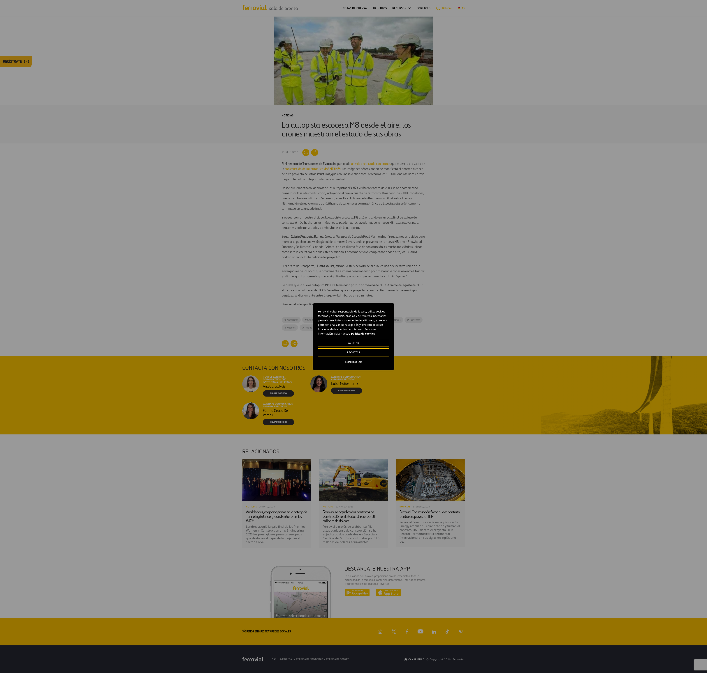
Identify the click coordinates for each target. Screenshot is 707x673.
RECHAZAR (353, 352)
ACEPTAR (353, 343)
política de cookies (363, 333)
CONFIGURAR (353, 362)
